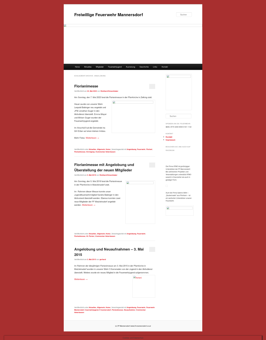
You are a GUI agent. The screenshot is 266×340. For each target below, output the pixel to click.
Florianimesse (86, 86)
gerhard (103, 259)
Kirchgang (90, 151)
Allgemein (101, 149)
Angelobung (131, 149)
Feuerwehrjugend (115, 66)
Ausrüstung (130, 66)
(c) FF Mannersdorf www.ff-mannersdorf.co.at (133, 326)
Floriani (149, 149)
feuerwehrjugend (92, 310)
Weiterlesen (92, 137)
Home (77, 66)
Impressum (170, 139)
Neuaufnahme (129, 310)
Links (155, 66)
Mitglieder (100, 66)
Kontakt (165, 66)
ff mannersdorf (105, 310)
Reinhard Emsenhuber (109, 91)
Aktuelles (88, 66)
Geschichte (144, 66)
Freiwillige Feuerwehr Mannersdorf (108, 14)
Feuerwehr (141, 149)
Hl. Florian (90, 236)
